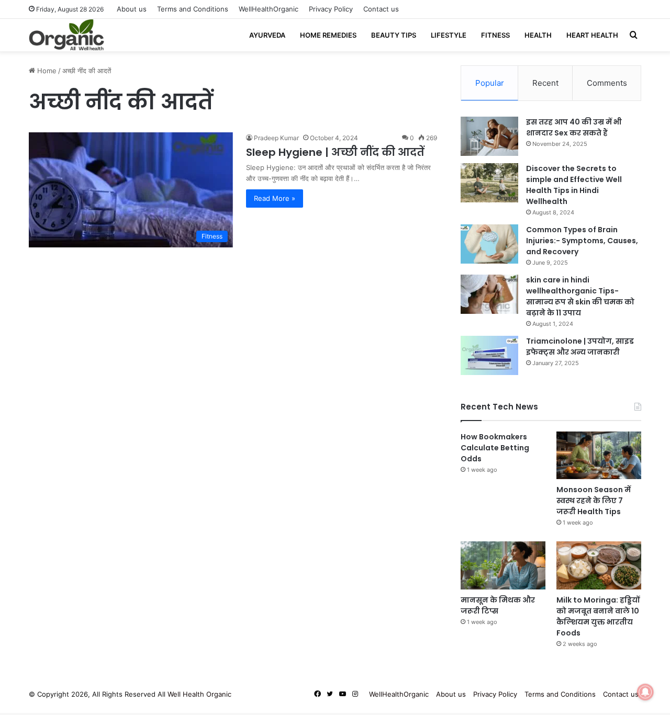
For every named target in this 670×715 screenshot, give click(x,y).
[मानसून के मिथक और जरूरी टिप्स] (503, 565)
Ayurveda (267, 35)
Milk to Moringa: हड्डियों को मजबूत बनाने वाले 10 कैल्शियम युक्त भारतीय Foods (598, 616)
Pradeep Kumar (276, 138)
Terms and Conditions (192, 9)
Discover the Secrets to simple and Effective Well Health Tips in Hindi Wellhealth (574, 185)
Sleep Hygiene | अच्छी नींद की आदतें (335, 152)
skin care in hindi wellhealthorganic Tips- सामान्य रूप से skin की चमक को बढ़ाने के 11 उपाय (580, 296)
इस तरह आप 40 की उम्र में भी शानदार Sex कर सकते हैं (574, 127)
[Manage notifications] (645, 692)
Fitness (495, 35)
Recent (545, 83)
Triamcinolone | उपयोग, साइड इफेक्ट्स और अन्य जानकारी (580, 346)
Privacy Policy (331, 9)
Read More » (274, 198)
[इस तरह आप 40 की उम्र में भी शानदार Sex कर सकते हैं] (489, 136)
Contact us (381, 9)
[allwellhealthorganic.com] (66, 35)
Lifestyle (448, 35)
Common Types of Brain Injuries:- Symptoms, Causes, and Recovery (582, 240)
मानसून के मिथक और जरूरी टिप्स (498, 605)
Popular (489, 83)
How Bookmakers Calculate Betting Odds (495, 448)
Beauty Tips (393, 35)
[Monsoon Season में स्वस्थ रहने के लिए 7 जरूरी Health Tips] (598, 455)
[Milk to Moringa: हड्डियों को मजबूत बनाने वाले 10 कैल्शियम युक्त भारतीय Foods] (598, 565)
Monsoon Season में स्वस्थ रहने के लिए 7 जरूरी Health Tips (593, 500)
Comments (607, 83)
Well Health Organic (199, 694)
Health (538, 35)
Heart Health (592, 35)
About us (132, 9)
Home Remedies (328, 35)
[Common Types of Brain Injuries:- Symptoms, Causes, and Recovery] (489, 244)
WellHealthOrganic (268, 9)
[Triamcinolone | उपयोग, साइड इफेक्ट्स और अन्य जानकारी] (489, 355)
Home (46, 70)
